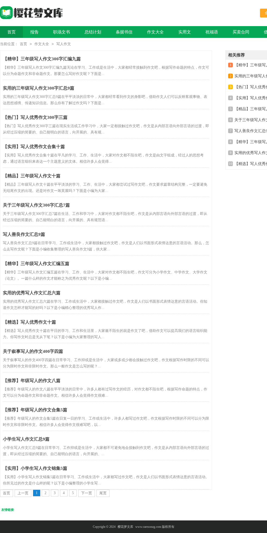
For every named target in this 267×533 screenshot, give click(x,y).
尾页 (103, 493)
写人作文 (63, 44)
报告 (34, 32)
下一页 (86, 493)
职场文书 (61, 32)
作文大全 (155, 32)
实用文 (184, 32)
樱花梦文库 (125, 527)
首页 (11, 32)
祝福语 (211, 32)
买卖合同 (241, 32)
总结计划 (92, 32)
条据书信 (124, 32)
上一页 (22, 493)
